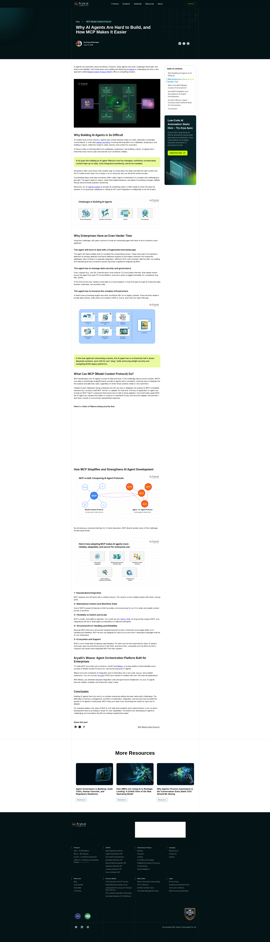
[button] (115, 3)
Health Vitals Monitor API (114, 854)
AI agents (131, 69)
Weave (120, 666)
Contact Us (173, 854)
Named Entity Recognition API (116, 863)
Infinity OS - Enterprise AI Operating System (86, 861)
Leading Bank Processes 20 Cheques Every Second (119, 889)
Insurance (140, 854)
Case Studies (78, 885)
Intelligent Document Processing (148, 863)
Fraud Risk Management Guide (148, 891)
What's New (141, 878)
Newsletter (77, 888)
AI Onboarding (142, 866)
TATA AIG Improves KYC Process (117, 882)
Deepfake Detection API (114, 860)
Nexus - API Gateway (81, 854)
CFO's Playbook (143, 885)
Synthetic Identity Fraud (145, 888)
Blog (78, 22)
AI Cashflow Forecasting (145, 860)
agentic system (94, 187)
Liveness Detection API (114, 869)
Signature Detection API (114, 866)
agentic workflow (103, 142)
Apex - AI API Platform (81, 851)
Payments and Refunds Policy (179, 885)
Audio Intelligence (143, 869)
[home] (81, 3)
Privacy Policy (174, 882)
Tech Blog (77, 891)
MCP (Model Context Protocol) (98, 22)
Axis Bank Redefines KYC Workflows (118, 896)
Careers (172, 857)
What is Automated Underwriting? (148, 882)
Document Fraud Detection (115, 857)
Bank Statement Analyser (114, 851)
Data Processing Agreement (178, 891)
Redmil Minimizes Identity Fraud (116, 885)
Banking (140, 851)
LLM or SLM (125, 619)
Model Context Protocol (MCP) (99, 72)
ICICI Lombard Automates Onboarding (119, 893)
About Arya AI (173, 851)
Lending (140, 857)
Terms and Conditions (176, 888)
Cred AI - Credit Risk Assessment (85, 857)
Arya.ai (100, 675)
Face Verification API (113, 872)
